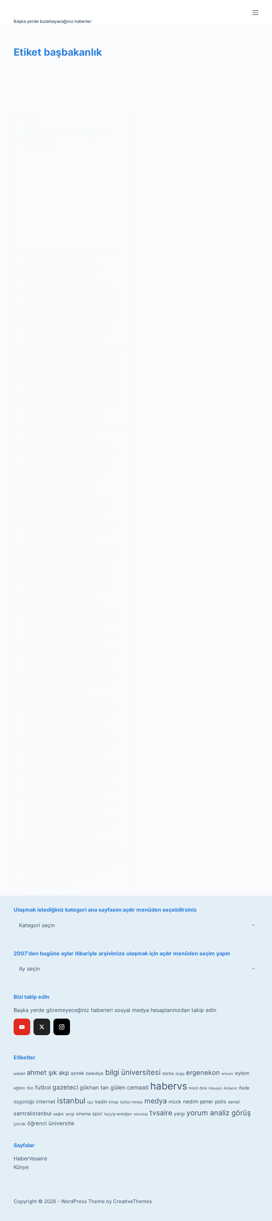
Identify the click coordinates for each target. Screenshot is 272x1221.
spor (97, 1114)
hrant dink (198, 1088)
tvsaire (161, 1112)
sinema (83, 1113)
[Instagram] (61, 1027)
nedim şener (198, 1101)
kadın (101, 1101)
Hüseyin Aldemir (223, 1088)
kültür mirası (131, 1102)
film (30, 1088)
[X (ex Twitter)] (42, 1027)
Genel (30, 119)
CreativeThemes (132, 1201)
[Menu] (255, 13)
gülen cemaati (129, 1087)
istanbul (71, 1100)
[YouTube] (22, 1027)
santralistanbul (32, 1113)
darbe (168, 1073)
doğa (179, 1073)
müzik (175, 1101)
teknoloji (141, 1114)
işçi (90, 1102)
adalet (19, 1073)
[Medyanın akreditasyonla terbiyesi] (72, 197)
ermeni (228, 1073)
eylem (242, 1073)
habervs (168, 1086)
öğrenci (37, 1123)
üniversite (61, 1123)
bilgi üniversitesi (133, 1072)
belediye (94, 1073)
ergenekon (203, 1073)
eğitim (19, 1088)
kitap (114, 1101)
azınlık (77, 1073)
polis (220, 1101)
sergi (69, 1113)
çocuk (20, 1123)
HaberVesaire (30, 1158)
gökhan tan (94, 1087)
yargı (179, 1113)
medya (155, 1100)
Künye (21, 1167)
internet (45, 1101)
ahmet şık (42, 1073)
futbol (43, 1087)
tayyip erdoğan (118, 1114)
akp (64, 1072)
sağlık (58, 1114)
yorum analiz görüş (218, 1112)
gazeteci (65, 1087)
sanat (234, 1101)
